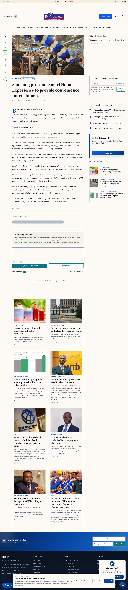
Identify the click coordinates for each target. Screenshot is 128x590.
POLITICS (73, 27)
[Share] (5, 60)
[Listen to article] (5, 72)
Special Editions (98, 27)
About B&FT (37, 560)
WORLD (80, 27)
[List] (24, 261)
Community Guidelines (72, 569)
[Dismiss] (124, 136)
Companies (16, 79)
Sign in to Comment (30, 266)
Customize (97, 581)
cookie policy (18, 585)
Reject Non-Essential (83, 581)
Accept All (108, 581)
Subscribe (106, 16)
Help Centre (37, 563)
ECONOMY (39, 27)
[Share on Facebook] (5, 42)
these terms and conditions (33, 242)
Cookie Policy (69, 566)
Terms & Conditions (71, 560)
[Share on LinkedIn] (5, 47)
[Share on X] (5, 37)
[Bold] (14, 261)
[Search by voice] (15, 16)
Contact (36, 569)
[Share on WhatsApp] (5, 52)
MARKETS (48, 27)
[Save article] (5, 65)
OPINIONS (65, 27)
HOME (18, 27)
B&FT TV (87, 27)
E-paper (109, 27)
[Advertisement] (107, 59)
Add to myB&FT (29, 79)
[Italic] (17, 261)
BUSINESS (31, 27)
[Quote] (21, 261)
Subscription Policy (71, 572)
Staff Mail (36, 572)
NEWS (24, 27)
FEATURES (56, 27)
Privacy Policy (69, 563)
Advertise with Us (39, 566)
